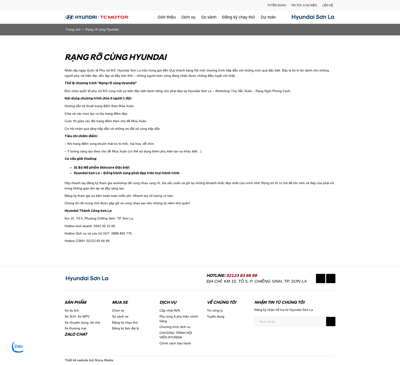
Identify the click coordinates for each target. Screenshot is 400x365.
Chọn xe (118, 310)
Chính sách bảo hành (175, 343)
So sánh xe (120, 316)
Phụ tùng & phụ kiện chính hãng (178, 319)
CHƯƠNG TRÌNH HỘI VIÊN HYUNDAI (175, 335)
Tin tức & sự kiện (304, 5)
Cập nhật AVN (169, 310)
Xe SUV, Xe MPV (77, 316)
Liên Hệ (327, 5)
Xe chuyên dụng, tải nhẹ (82, 322)
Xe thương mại (75, 328)
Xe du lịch (72, 310)
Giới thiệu (167, 17)
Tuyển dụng (276, 5)
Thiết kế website (76, 360)
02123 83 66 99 (241, 275)
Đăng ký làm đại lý (125, 328)
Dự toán (268, 17)
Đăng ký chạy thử (238, 17)
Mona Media (104, 360)
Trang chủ (73, 29)
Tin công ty (215, 310)
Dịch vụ (188, 17)
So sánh (208, 17)
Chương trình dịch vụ (175, 327)
